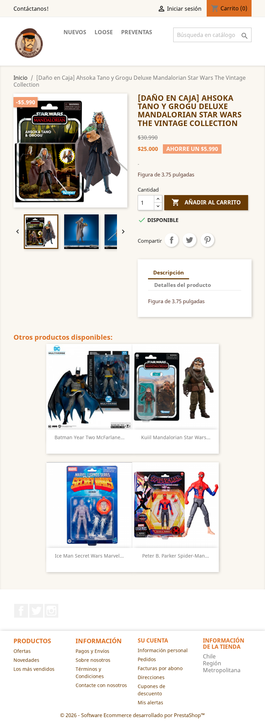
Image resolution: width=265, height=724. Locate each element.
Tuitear (189, 240)
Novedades (26, 660)
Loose (104, 32)
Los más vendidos (34, 669)
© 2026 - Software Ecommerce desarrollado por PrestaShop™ (132, 715)
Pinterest (207, 240)
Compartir (171, 240)
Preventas (136, 32)
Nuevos (74, 32)
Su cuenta (153, 640)
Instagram (51, 611)
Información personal (163, 650)
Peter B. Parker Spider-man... (175, 555)
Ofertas (22, 651)
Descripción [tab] (168, 272)
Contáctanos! (31, 8)
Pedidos (147, 659)
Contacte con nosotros (101, 685)
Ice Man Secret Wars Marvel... (89, 555)
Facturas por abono (160, 668)
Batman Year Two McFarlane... (90, 437)
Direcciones (151, 677)
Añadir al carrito (206, 202)
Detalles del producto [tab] (182, 284)
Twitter (36, 611)
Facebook (21, 611)
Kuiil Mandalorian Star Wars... (175, 437)
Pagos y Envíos (92, 651)
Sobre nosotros (93, 660)
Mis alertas (150, 702)
